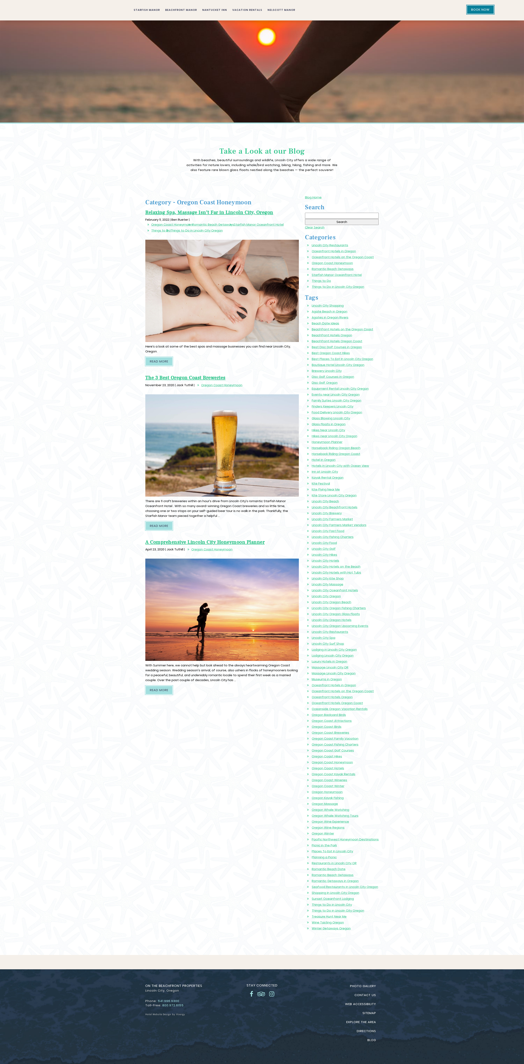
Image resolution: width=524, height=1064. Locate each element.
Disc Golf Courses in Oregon (333, 377)
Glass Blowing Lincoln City (331, 418)
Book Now (480, 9)
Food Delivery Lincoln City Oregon (337, 412)
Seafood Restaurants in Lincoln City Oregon (345, 887)
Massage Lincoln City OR (330, 667)
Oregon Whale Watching (330, 810)
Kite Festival (321, 483)
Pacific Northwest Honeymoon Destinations (345, 839)
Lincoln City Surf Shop (328, 643)
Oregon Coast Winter (328, 786)
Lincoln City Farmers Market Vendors (339, 525)
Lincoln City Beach (325, 501)
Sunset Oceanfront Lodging (333, 898)
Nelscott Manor (281, 10)
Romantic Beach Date (329, 869)
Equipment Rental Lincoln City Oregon (340, 388)
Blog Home (313, 197)
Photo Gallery (363, 986)
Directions (366, 1031)
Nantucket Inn (214, 10)
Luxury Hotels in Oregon (329, 661)
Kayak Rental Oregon (327, 477)
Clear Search (314, 227)
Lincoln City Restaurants (330, 245)
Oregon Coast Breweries (330, 732)
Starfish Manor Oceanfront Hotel (259, 224)
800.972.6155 (173, 1005)
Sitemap (369, 1013)
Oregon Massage (325, 804)
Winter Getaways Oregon (331, 928)
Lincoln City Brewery (327, 513)
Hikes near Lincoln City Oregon (334, 436)
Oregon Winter (323, 833)
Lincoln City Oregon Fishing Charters (339, 608)
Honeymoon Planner (327, 442)
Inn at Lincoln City (325, 471)
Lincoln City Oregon (326, 596)
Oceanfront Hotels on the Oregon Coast (343, 257)
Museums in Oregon (327, 679)
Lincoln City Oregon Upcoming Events (340, 626)
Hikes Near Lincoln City (328, 430)
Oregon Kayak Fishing (328, 798)
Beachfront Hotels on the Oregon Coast (342, 329)
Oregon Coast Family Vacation (335, 738)
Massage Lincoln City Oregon (334, 673)
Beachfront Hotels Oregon (332, 335)
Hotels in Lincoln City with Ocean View (340, 465)
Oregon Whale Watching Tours (335, 815)
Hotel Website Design (158, 1014)
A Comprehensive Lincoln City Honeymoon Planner (205, 542)
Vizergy (180, 1014)
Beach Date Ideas (325, 323)
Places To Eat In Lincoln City (332, 851)
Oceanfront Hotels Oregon (332, 697)
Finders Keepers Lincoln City (332, 406)
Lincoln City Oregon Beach (331, 602)
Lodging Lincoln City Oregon (332, 655)
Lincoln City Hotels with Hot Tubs (336, 572)
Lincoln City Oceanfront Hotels (335, 590)
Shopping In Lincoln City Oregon (335, 893)
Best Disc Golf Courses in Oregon (337, 347)
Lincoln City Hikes (324, 554)
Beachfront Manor (181, 10)
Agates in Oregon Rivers (330, 317)
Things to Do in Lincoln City (332, 904)
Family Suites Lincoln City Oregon (336, 400)
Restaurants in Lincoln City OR (334, 863)
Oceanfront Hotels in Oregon (334, 251)
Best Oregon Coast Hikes (331, 353)
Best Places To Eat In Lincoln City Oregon (342, 359)
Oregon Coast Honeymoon (171, 224)
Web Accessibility (360, 1004)
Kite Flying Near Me (326, 489)
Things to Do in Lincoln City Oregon (196, 230)
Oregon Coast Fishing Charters (335, 744)
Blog (371, 1040)
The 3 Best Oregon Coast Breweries (185, 378)
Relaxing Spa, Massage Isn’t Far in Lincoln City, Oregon (209, 212)
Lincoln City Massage (327, 584)
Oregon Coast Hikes (327, 756)
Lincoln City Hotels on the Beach (336, 566)
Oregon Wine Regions (328, 827)
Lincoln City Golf (324, 549)
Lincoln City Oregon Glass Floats (336, 614)
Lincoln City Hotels (325, 560)
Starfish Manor (147, 10)
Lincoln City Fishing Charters (332, 537)
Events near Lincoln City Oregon (336, 394)
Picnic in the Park (324, 845)
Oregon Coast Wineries (329, 780)
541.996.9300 (168, 1001)
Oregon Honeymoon (327, 792)
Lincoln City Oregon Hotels (331, 620)
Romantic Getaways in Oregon (335, 881)
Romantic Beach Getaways (213, 224)
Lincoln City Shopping (328, 305)
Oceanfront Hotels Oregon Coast (337, 703)
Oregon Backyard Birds (329, 715)
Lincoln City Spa (323, 637)
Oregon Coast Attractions (332, 721)
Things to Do (161, 230)
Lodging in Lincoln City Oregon (334, 649)
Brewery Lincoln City (327, 371)
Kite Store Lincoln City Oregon (334, 495)
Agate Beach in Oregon (329, 311)
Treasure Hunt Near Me (329, 916)
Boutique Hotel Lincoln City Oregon (338, 365)
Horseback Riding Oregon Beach (336, 448)
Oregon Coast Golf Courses (333, 750)
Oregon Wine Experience (330, 821)
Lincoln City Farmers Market (332, 519)
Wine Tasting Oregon (328, 922)
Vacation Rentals (247, 10)
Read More (161, 361)
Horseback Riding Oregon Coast (336, 454)
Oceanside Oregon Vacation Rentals (340, 709)
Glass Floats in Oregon (329, 424)
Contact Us (365, 995)
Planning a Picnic (324, 857)
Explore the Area (361, 1022)
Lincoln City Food (324, 543)
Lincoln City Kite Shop (328, 578)
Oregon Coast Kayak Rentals (333, 774)
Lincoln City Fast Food (328, 531)
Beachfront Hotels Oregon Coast (337, 341)
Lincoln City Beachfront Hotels (334, 507)
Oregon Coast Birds (326, 726)
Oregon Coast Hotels (328, 768)
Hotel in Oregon (323, 460)
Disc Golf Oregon (325, 382)
